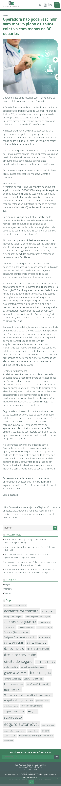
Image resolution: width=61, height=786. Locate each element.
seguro (32, 711)
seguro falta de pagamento (14, 731)
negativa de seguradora (18, 700)
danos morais (14, 649)
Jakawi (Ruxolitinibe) (33, 678)
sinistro (45, 730)
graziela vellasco (15, 673)
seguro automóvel (21, 724)
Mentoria (8, 589)
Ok (31, 782)
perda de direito (42, 701)
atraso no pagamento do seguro (38, 617)
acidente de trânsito (21, 611)
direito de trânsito (38, 649)
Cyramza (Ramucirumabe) (16, 632)
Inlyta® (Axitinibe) (12, 678)
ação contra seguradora (20, 622)
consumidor (9, 627)
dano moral (44, 637)
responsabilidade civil (14, 711)
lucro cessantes (13, 684)
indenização (40, 672)
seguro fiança (33, 731)
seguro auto (13, 717)
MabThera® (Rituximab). (38, 684)
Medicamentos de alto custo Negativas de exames (27, 695)
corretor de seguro (45, 628)
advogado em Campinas (13, 617)
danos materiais (36, 642)
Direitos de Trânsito (45, 662)
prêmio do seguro (11, 706)
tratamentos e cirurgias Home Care (36, 735)
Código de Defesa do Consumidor (20, 637)
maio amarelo (12, 690)
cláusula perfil (45, 622)
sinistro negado (10, 736)
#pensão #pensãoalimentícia (15, 606)
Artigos (7, 584)
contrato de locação (26, 628)
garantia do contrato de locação (33, 667)
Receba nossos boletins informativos (30, 752)
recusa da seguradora (31, 705)
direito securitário (11, 667)
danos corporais (14, 642)
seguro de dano (48, 725)
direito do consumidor (20, 655)
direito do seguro (18, 661)
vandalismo (8, 740)
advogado (48, 611)
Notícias (7, 593)
